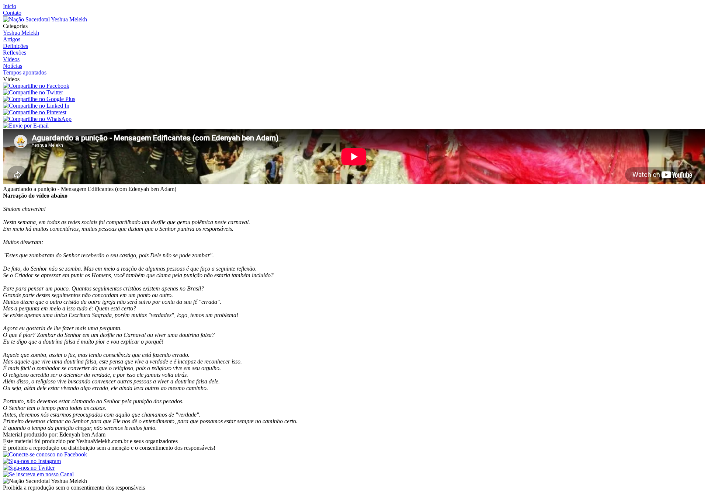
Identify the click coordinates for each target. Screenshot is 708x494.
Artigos (11, 39)
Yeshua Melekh (21, 32)
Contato (12, 13)
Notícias (12, 66)
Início (9, 6)
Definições (15, 46)
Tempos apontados (24, 72)
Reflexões (14, 52)
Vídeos (11, 59)
